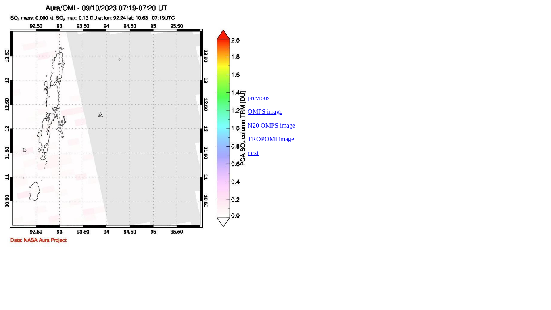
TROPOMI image (271, 139)
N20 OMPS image (271, 125)
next (253, 152)
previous (258, 97)
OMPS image (265, 111)
